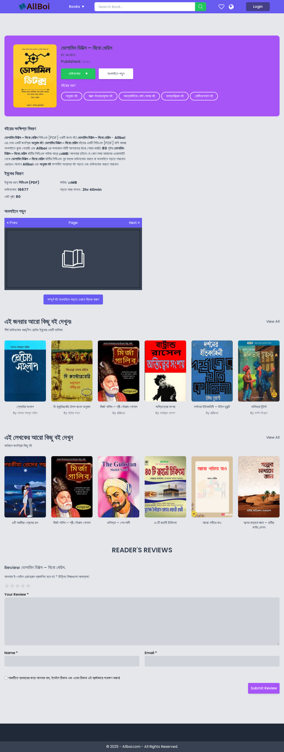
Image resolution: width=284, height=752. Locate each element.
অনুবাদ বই (71, 96)
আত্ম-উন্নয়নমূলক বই (100, 96)
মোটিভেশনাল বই (204, 96)
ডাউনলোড (75, 73)
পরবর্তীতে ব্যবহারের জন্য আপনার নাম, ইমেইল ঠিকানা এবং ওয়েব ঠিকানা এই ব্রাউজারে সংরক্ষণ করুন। (64, 677)
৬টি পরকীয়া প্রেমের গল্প (25, 522)
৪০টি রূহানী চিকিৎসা (165, 522)
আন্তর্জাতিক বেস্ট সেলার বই (139, 96)
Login (258, 6)
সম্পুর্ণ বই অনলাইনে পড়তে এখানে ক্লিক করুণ (73, 299)
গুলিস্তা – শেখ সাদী (118, 522)
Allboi (70, 55)
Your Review (16, 594)
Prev (13, 222)
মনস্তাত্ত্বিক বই (175, 96)
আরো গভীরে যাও (212, 522)
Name (11, 652)
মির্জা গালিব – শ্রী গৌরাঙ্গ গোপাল (72, 522)
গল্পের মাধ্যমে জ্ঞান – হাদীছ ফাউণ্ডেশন (258, 525)
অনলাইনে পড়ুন (115, 73)
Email (151, 652)
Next (133, 222)
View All (273, 321)
